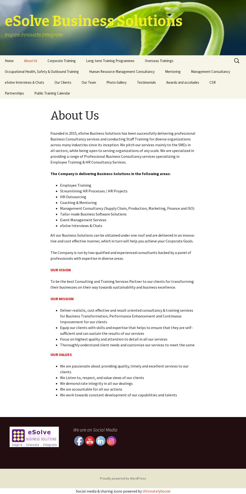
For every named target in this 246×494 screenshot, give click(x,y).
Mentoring (173, 71)
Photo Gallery (116, 82)
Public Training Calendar (52, 93)
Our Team (89, 82)
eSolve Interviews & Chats (24, 82)
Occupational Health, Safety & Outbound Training (42, 71)
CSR (212, 82)
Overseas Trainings (159, 60)
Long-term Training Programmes (110, 60)
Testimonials (146, 82)
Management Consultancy (210, 71)
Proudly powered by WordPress (123, 478)
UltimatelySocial (156, 491)
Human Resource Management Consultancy (122, 71)
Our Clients (63, 82)
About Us (30, 60)
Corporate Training (62, 60)
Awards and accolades (182, 82)
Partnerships (14, 93)
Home (9, 60)
